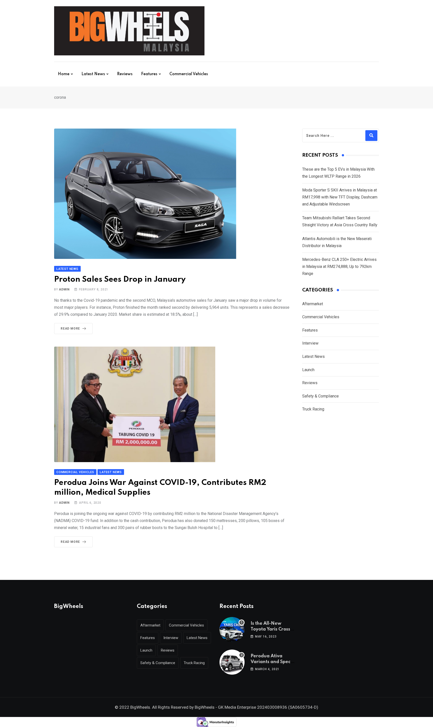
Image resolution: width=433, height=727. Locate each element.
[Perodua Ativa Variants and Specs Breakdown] (232, 662)
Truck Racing (313, 409)
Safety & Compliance (320, 396)
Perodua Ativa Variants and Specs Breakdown (271, 662)
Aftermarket (312, 303)
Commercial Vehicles (188, 74)
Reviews (125, 74)
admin (64, 289)
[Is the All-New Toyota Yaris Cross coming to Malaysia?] (232, 629)
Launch (308, 369)
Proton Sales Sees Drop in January (120, 279)
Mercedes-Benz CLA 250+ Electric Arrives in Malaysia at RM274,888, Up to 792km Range (339, 266)
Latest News (93, 74)
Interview (310, 343)
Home (63, 74)
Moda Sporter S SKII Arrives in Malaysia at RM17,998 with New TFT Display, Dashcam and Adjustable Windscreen (339, 197)
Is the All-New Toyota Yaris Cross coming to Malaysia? (273, 629)
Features (149, 74)
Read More (70, 328)
